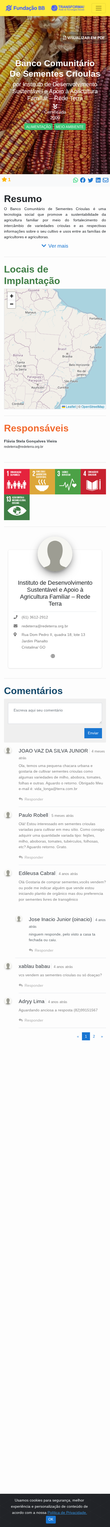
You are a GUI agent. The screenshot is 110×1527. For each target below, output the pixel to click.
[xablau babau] (8, 965)
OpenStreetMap (92, 406)
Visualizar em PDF (85, 38)
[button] (11, 296)
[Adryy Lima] (8, 1000)
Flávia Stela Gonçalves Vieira (30, 441)
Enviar (93, 733)
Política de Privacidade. (67, 1512)
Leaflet (70, 406)
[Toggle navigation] (99, 8)
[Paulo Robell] (8, 814)
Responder (34, 799)
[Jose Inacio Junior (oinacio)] (18, 918)
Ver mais (58, 246)
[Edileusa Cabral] (8, 872)
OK (50, 1519)
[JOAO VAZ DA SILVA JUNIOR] (8, 750)
